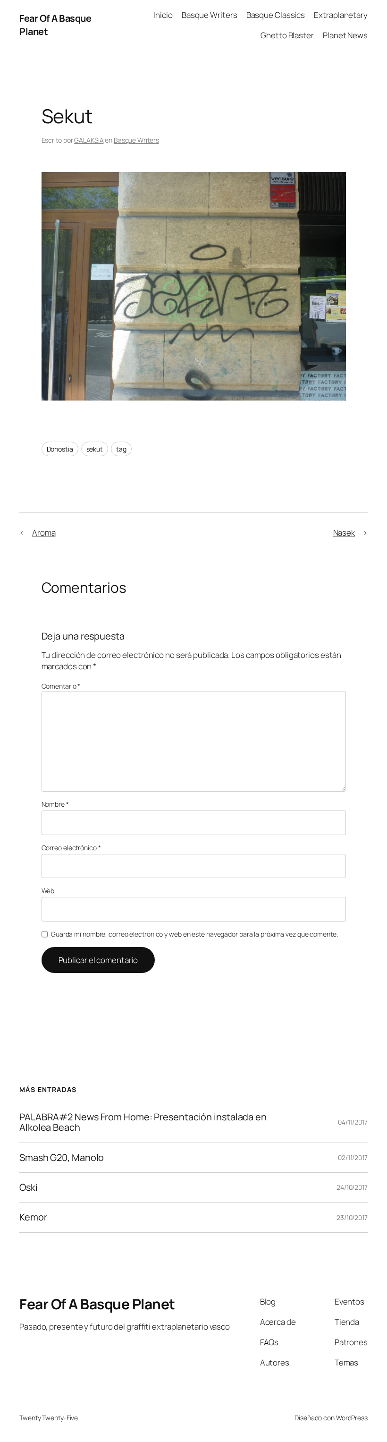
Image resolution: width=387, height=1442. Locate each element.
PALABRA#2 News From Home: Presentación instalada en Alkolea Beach (143, 1122)
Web (48, 890)
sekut (94, 448)
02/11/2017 (353, 1157)
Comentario (61, 686)
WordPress (352, 1417)
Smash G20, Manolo (61, 1157)
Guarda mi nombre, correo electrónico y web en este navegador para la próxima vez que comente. (194, 934)
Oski (28, 1187)
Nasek (344, 532)
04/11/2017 (353, 1122)
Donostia (60, 448)
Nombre (55, 804)
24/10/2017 (352, 1187)
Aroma (44, 532)
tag (121, 448)
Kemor (33, 1217)
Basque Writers (136, 140)
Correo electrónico (71, 847)
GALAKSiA (88, 140)
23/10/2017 (352, 1217)
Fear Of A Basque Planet (97, 1304)
